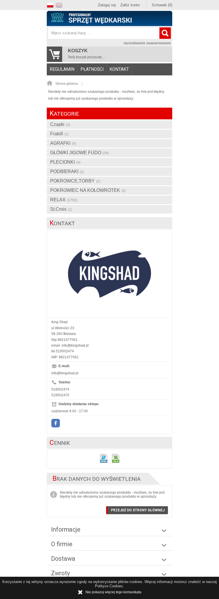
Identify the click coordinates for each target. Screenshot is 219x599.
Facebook (55, 423)
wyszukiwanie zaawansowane (147, 43)
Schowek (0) (162, 5)
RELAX (63, 199)
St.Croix (61, 209)
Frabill (59, 133)
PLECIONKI (65, 162)
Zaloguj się (107, 5)
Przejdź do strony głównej (138, 510)
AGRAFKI (63, 143)
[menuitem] (62, 69)
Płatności (92, 69)
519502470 (60, 395)
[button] (51, 4)
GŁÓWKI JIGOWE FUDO (79, 152)
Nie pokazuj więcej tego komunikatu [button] (113, 592)
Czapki (60, 124)
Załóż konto (130, 5)
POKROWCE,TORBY (75, 180)
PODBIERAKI (67, 171)
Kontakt (119, 69)
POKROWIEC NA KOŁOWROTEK (88, 190)
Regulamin (62, 69)
